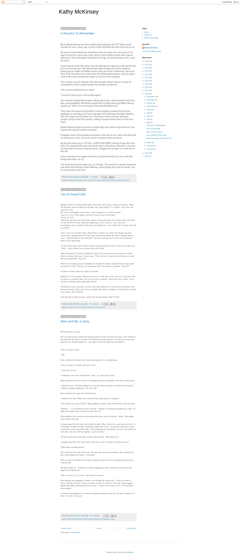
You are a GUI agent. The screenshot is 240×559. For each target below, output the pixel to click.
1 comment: (94, 177)
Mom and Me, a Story (75, 321)
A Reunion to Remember (75, 180)
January (150, 149)
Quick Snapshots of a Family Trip (158, 138)
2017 (147, 90)
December (151, 97)
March (149, 142)
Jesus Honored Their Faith (156, 135)
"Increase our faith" (73, 307)
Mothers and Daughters (101, 519)
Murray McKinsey (123, 180)
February (150, 146)
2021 (147, 78)
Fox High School (99, 180)
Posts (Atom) (75, 532)
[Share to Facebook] (110, 177)
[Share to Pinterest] (113, 177)
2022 (147, 74)
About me (148, 35)
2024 (147, 68)
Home (99, 528)
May (148, 119)
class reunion (88, 180)
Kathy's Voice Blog (151, 38)
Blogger (130, 552)
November (151, 100)
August (149, 110)
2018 (147, 87)
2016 (147, 94)
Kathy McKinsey (79, 12)
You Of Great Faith (73, 194)
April (149, 123)
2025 (147, 65)
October (150, 103)
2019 (147, 84)
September (151, 106)
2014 (147, 156)
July (148, 113)
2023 (147, 71)
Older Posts (131, 528)
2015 (147, 153)
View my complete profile (151, 51)
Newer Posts (66, 528)
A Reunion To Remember (77, 33)
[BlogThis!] (105, 177)
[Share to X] (108, 177)
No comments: (94, 304)
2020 (147, 81)
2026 (147, 61)
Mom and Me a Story (85, 519)
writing (112, 519)
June (149, 116)
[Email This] (102, 177)
